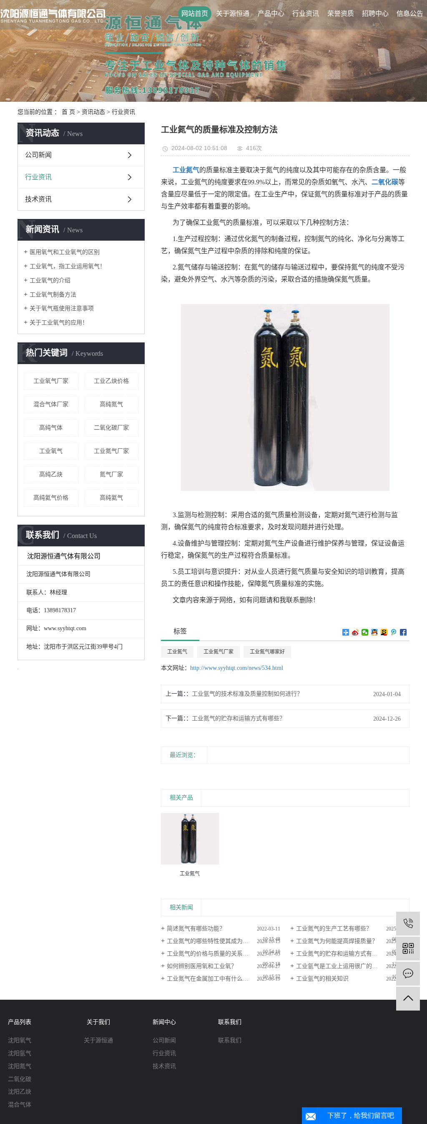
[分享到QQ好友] (374, 632)
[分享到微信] (365, 632)
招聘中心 (375, 13)
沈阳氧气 (19, 1040)
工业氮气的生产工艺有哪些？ (334, 928)
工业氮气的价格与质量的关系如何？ (213, 953)
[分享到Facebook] (403, 632)
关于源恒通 (232, 13)
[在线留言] (408, 974)
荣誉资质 (340, 13)
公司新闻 (38, 154)
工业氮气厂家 (111, 451)
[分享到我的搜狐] (384, 632)
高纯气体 (51, 428)
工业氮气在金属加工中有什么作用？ (213, 979)
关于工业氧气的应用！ (59, 322)
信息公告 (410, 13)
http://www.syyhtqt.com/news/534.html (236, 668)
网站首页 (194, 13)
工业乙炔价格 (111, 381)
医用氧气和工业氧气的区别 (65, 252)
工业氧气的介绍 (50, 280)
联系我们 (229, 1040)
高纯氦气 (111, 498)
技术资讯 (38, 199)
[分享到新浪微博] (355, 632)
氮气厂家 (111, 474)
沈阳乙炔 (19, 1092)
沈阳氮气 (19, 1066)
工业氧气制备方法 (53, 295)
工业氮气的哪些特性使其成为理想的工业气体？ (223, 941)
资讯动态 (93, 112)
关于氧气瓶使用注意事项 (62, 308)
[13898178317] (408, 923)
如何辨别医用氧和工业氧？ (202, 966)
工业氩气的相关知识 (322, 979)
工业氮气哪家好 (267, 652)
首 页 (68, 112)
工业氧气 (51, 451)
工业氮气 (177, 652)
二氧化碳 (19, 1079)
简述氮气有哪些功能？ (196, 928)
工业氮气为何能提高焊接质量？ (337, 941)
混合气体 (19, 1104)
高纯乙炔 (51, 474)
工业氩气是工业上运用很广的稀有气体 (345, 966)
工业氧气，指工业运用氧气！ (67, 266)
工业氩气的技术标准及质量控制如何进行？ (247, 694)
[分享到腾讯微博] (393, 632)
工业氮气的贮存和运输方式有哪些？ (238, 718)
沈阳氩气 (19, 1053)
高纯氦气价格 (50, 498)
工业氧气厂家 (50, 381)
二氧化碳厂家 (111, 428)
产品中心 (271, 13)
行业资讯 (305, 13)
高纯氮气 (111, 404)
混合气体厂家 (50, 404)
